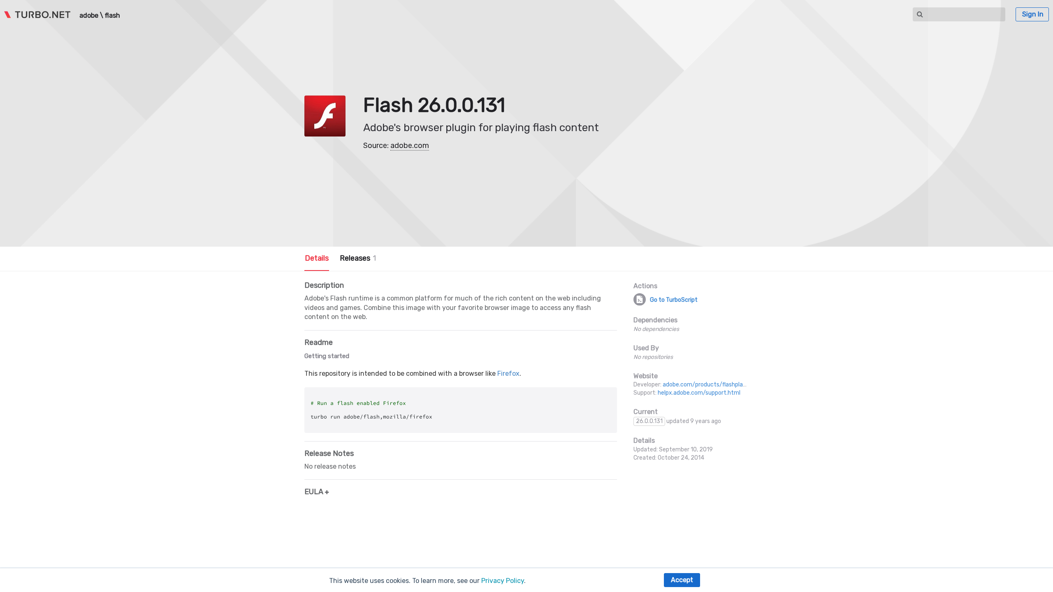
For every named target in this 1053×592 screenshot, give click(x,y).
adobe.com (409, 145)
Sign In (1033, 14)
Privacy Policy (502, 581)
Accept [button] (682, 580)
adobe (88, 15)
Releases (358, 258)
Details (317, 258)
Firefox (508, 373)
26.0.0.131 (649, 421)
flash (112, 15)
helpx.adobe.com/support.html (699, 392)
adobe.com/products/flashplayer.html (714, 384)
